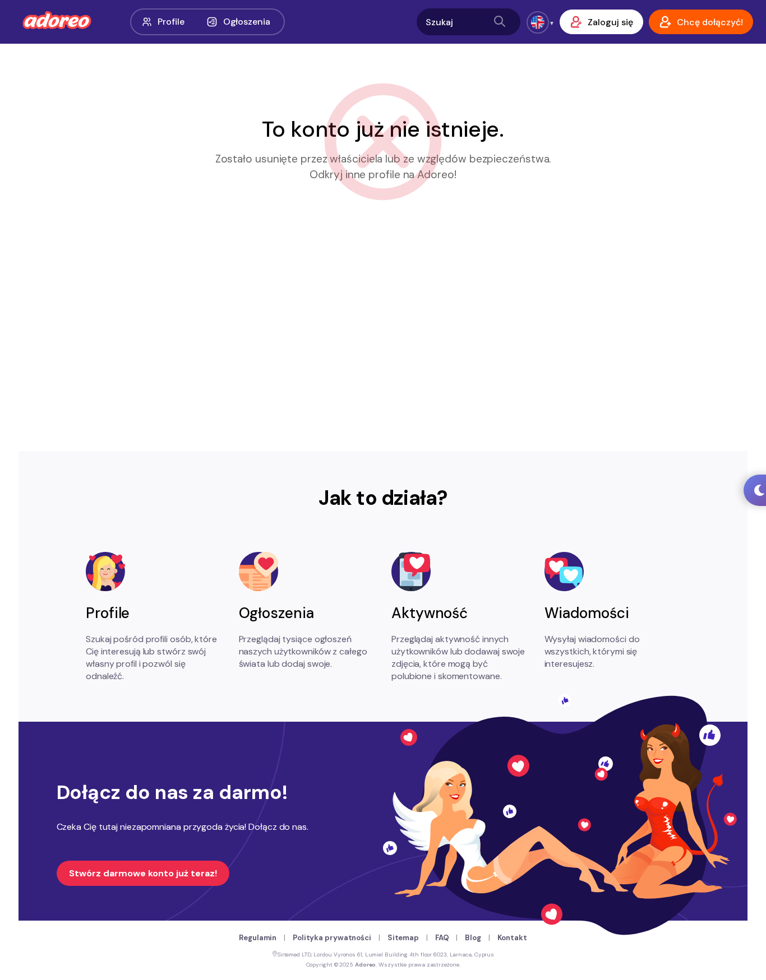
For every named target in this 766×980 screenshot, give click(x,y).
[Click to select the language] (538, 22)
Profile (171, 21)
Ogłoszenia (246, 21)
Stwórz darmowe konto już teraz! (143, 873)
